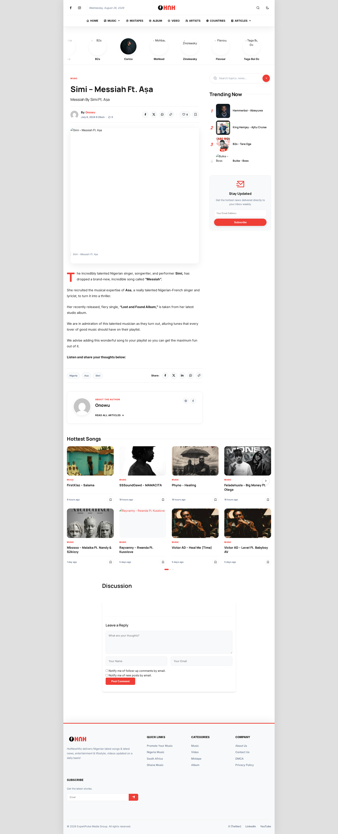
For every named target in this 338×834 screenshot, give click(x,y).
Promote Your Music (160, 745)
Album (195, 765)
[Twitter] (154, 114)
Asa (86, 375)
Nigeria (73, 375)
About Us (241, 745)
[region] (169, 508)
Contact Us (242, 752)
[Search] (258, 8)
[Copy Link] (170, 114)
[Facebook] (145, 114)
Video (195, 752)
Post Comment (120, 681)
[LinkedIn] (182, 375)
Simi (98, 375)
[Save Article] (195, 114)
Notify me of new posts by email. (130, 675)
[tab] (166, 569)
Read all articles (108, 415)
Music (73, 78)
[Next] (265, 481)
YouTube (265, 826)
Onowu (90, 112)
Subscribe (240, 222)
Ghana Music (155, 765)
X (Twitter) (234, 826)
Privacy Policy (244, 765)
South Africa (155, 758)
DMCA (239, 758)
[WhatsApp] (162, 114)
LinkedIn (250, 826)
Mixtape (196, 758)
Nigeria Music (155, 752)
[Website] (186, 401)
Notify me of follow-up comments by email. (137, 670)
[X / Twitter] (173, 375)
